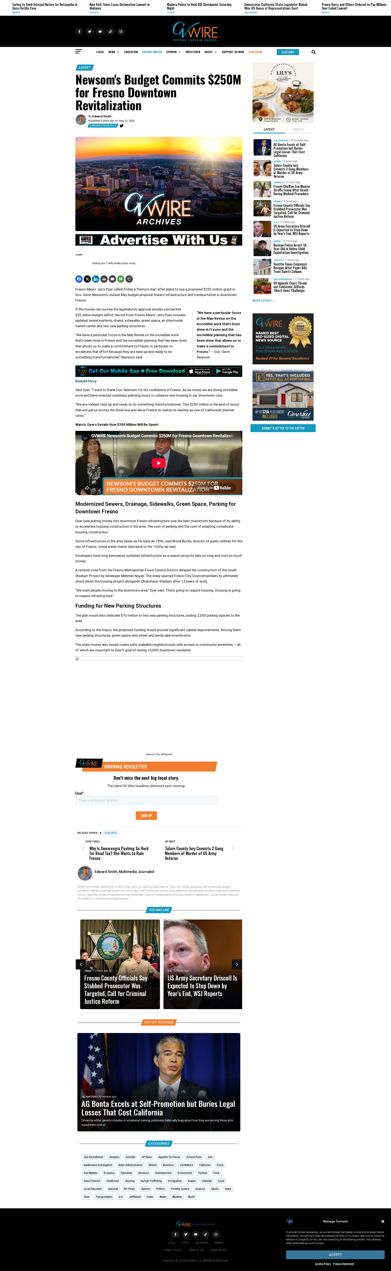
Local (171, 1242)
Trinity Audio (113, 263)
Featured (111, 833)
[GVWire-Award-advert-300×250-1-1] (283, 363)
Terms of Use (196, 1250)
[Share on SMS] (120, 279)
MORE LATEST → (264, 300)
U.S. (167, 971)
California (188, 12)
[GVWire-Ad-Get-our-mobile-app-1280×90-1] (158, 376)
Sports (278, 260)
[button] (383, 1221)
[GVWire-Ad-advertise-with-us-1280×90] (158, 244)
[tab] (269, 130)
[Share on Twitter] (87, 279)
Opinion (218, 1242)
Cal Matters (89, 1096)
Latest (109, 12)
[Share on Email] (112, 279)
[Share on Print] (104, 279)
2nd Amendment (283, 279)
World (264, 12)
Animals (278, 182)
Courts (32, 12)
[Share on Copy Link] (129, 279)
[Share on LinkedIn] (95, 279)
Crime (340, 12)
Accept (335, 1255)
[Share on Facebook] (79, 279)
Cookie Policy (323, 1263)
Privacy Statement (343, 1263)
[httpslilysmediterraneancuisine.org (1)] (283, 122)
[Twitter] (122, 126)
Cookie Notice (218, 1250)
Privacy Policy (173, 1250)
